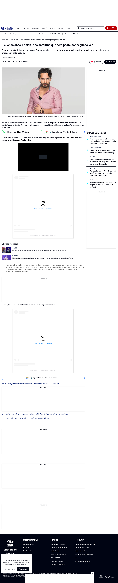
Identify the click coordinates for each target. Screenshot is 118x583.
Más (75, 28)
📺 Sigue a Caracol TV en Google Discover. (64, 132)
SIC (76, 558)
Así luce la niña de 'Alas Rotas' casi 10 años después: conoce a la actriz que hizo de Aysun (103, 173)
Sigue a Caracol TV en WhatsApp (18, 132)
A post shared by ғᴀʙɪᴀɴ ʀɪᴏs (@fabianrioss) (43, 235)
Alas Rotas (93, 168)
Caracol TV (5, 40)
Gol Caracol (27, 551)
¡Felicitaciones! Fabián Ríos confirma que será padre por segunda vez (42, 40)
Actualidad (14, 40)
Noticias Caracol (28, 544)
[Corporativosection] (94, 540)
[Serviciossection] (66, 540)
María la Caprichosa (95, 136)
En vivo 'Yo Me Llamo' (34, 34)
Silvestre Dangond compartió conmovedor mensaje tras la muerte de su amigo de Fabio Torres (42, 258)
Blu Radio (26, 547)
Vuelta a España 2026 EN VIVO (51, 34)
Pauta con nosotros (57, 561)
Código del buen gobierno (59, 547)
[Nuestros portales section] (39, 540)
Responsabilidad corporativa (84, 554)
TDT (52, 568)
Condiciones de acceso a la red (85, 544)
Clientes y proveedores (58, 544)
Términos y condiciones (82, 561)
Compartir (112, 62)
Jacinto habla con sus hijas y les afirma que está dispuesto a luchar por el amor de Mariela (103, 161)
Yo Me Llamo (93, 180)
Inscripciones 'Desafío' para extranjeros (13, 34)
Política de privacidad (82, 547)
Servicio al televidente (58, 564)
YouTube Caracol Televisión (71, 34)
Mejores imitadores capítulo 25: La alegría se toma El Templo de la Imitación (103, 184)
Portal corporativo (80, 551)
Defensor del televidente (58, 554)
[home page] (7, 28)
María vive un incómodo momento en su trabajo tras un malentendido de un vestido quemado (103, 141)
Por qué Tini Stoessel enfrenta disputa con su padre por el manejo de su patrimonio (39, 250)
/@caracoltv (97, 62)
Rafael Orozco (94, 157)
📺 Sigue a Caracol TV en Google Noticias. (45, 378)
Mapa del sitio (55, 558)
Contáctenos (55, 551)
